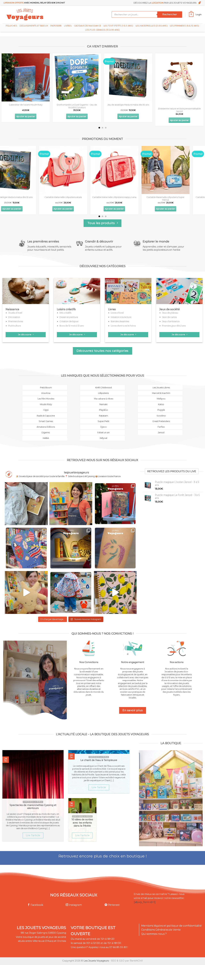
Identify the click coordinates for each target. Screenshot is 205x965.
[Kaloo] (160, 406)
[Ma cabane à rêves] (102, 400)
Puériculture (14, 325)
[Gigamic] (44, 434)
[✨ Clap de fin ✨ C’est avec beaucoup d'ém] (70, 503)
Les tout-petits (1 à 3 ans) (118, 25)
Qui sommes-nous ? (154, 933)
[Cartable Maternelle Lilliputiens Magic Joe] (26, 170)
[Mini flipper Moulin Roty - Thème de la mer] (180, 77)
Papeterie (56, 25)
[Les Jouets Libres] (160, 389)
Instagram (75, 904)
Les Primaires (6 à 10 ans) (184, 25)
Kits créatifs (65, 312)
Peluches (11, 25)
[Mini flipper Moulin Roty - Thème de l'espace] (129, 77)
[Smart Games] (44, 423)
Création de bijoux (69, 321)
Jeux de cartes (169, 317)
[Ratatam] (102, 417)
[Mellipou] (160, 400)
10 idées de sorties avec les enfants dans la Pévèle (82, 822)
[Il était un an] (102, 434)
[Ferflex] (160, 428)
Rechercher (169, 14)
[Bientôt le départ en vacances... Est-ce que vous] (26, 592)
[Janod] (160, 434)
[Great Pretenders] (160, 423)
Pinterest (113, 904)
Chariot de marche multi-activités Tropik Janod (26, 106)
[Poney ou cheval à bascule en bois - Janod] (129, 170)
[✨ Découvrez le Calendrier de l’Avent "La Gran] (115, 503)
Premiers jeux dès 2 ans (174, 325)
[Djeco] (102, 428)
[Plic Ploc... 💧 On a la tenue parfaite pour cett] (70, 592)
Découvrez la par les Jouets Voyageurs (166, 2)
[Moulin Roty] (44, 406)
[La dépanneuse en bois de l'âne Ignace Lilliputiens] (78, 170)
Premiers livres (15, 321)
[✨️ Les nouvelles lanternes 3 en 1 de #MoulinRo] (70, 548)
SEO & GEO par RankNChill (127, 960)
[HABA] (44, 440)
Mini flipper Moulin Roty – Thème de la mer (180, 104)
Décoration (14, 317)
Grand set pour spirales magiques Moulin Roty (77, 106)
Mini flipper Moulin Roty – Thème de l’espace (129, 104)
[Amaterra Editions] (44, 428)
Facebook (36, 904)
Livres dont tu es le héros (123, 325)
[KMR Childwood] (102, 389)
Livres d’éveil (117, 312)
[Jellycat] (102, 440)
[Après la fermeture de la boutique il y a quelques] (26, 503)
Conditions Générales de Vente (161, 929)
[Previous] (8, 81)
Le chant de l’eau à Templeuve (98, 760)
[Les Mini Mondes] (44, 400)
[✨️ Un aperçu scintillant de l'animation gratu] (115, 548)
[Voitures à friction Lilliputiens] (180, 170)
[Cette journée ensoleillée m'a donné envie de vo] (115, 592)
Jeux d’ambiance (171, 321)
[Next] (197, 81)
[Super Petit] (102, 423)
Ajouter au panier (26, 116)
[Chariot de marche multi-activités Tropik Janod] (27, 77)
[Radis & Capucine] (44, 417)
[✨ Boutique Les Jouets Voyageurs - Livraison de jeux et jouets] (40, 14)
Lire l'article (33, 835)
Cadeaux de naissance (87, 25)
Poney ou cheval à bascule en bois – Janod (129, 197)
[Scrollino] (160, 417)
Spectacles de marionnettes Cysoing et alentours (33, 807)
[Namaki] (102, 406)
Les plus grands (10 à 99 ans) (102, 30)
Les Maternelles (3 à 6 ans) (151, 25)
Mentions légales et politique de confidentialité (171, 925)
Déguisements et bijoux (34, 25)
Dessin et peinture (69, 317)
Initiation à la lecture (121, 317)
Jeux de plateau (170, 312)
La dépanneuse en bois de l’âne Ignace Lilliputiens (78, 198)
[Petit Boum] (44, 389)
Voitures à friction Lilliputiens (180, 197)
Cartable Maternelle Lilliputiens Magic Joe (26, 197)
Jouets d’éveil (15, 312)
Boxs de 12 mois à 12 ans (72, 325)
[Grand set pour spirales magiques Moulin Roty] (78, 77)
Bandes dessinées (120, 321)
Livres (68, 25)
